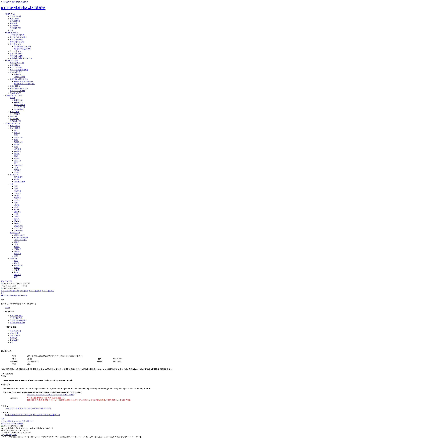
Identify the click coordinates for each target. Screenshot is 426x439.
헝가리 (17, 219)
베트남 (17, 133)
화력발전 (13, 23)
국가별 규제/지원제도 (18, 37)
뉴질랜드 (17, 151)
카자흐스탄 (18, 177)
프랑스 (17, 200)
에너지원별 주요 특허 (22, 46)
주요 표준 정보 (15, 51)
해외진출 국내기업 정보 (19, 88)
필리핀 (17, 144)
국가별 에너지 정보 (12, 123)
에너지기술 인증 (16, 39)
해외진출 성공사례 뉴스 (23, 81)
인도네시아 (18, 137)
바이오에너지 (19, 105)
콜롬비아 (17, 275)
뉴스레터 (20, 423)
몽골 (16, 156)
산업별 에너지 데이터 (13, 95)
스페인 (17, 195)
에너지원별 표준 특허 (22, 49)
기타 (11, 30)
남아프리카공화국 (21, 237)
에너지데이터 (15, 126)
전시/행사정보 (15, 93)
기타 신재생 (19, 109)
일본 (16, 140)
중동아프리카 (15, 233)
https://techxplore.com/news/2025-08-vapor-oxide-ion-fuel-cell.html (50, 395)
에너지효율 (14, 19)
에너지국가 (5, 291)
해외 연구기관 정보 (17, 91)
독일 (16, 189)
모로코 (17, 251)
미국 (16, 261)
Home (7, 308)
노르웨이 (17, 193)
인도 (16, 135)
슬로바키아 (18, 226)
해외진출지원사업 (17, 63)
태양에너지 (18, 100)
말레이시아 (18, 142)
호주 (16, 163)
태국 (16, 147)
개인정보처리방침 (8, 421)
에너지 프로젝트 (16, 67)
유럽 (11, 184)
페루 (16, 277)
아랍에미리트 (19, 235)
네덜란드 (17, 191)
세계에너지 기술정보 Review (21, 58)
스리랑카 (17, 172)
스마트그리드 (15, 21)
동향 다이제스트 (16, 53)
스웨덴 (17, 223)
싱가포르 (17, 149)
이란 (16, 256)
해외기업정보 (15, 86)
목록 (2, 419)
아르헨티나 (18, 265)
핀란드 (17, 207)
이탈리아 (17, 198)
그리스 (17, 216)
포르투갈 (17, 212)
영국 (16, 186)
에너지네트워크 (16, 72)
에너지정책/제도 (11, 32)
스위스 (17, 214)
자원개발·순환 (15, 28)
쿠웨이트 (17, 249)
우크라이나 (18, 230)
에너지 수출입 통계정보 (19, 70)
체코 (16, 202)
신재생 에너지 (15, 16)
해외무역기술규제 (17, 42)
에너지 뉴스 (10, 14)
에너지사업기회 (11, 60)
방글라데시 (18, 165)
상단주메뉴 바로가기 (20, 2)
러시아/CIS (14, 175)
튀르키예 (17, 254)
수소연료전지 (19, 107)
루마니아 (17, 221)
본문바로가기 (6, 2)
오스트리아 (18, 228)
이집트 (17, 247)
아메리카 (13, 258)
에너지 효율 (14, 112)
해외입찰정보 (15, 65)
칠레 (16, 272)
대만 (16, 168)
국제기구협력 (19, 77)
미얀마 (17, 158)
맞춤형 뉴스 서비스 (8, 423)
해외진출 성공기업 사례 (19, 79)
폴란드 (17, 205)
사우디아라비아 (20, 240)
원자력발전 (14, 26)
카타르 (17, 242)
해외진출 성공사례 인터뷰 (24, 84)
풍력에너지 (18, 102)
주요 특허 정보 (15, 44)
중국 (16, 130)
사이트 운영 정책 (22, 421)
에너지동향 (24, 291)
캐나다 (17, 263)
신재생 (12, 98)
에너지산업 (14, 291)
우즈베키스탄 (19, 182)
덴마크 (17, 209)
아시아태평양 (15, 128)
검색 (24, 286)
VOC (31, 421)
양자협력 (17, 74)
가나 (16, 244)
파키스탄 (17, 170)
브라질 (17, 270)
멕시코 (17, 268)
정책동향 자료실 (16, 56)
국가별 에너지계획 (17, 35)
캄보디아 (17, 161)
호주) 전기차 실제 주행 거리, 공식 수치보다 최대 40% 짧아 (28, 408)
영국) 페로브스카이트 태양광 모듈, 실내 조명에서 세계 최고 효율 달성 (32, 415)
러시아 (17, 179)
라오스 (17, 154)
